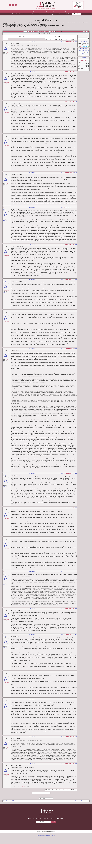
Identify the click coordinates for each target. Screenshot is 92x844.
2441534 (75, 244)
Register (83, 31)
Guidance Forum (76, 14)
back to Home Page (46, 4)
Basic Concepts (50, 14)
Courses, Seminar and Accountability (25, 11)
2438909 (75, 41)
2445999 (75, 634)
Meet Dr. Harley (40, 14)
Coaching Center (46, 11)
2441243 (75, 207)
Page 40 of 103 (48, 39)
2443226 (75, 473)
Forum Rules (5, 800)
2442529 (75, 348)
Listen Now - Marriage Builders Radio (78, 5)
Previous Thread (21, 36)
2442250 (75, 310)
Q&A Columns (59, 14)
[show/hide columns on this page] (89, 33)
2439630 (75, 101)
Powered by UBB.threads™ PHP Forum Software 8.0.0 (46, 835)
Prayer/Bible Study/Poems (41, 31)
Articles (68, 14)
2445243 (75, 571)
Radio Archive (79, 11)
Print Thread (5, 39)
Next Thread (57, 36)
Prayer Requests (51, 31)
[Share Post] (72, 41)
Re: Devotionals (32, 41)
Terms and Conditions (37, 818)
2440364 (75, 172)
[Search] (86, 33)
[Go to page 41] (76, 39)
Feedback (29, 818)
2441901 (75, 279)
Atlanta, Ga (5, 54)
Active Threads (48, 33)
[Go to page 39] (54, 39)
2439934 (75, 134)
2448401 (75, 763)
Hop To (30, 792)
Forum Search (83, 36)
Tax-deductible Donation (21, 14)
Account (62, 818)
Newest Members (83, 48)
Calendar (43, 33)
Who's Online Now (83, 41)
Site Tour (32, 14)
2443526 (75, 507)
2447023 (75, 671)
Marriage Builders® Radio (67, 11)
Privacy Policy (45, 818)
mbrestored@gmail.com (68, 27)
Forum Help (78, 800)
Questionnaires (56, 11)
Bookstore (12, 11)
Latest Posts (83, 57)
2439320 (75, 71)
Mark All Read (12, 800)
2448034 (75, 736)
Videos (37, 11)
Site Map (57, 818)
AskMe (61, 41)
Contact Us (72, 800)
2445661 (75, 608)
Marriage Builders (26, 31)
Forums (32, 31)
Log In (88, 31)
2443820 (75, 537)
